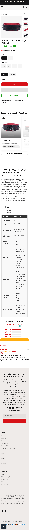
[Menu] (2, 7)
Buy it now (14, 95)
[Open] (3, 526)
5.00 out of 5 (18, 324)
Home (3, 13)
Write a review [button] (14, 340)
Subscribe (14, 421)
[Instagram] (2, 511)
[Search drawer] (23, 7)
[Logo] (14, 7)
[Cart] (26, 7)
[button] (8, 329)
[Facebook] (5, 511)
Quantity (4, 79)
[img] (3, 349)
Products (8, 13)
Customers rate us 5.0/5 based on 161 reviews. (12, 101)
